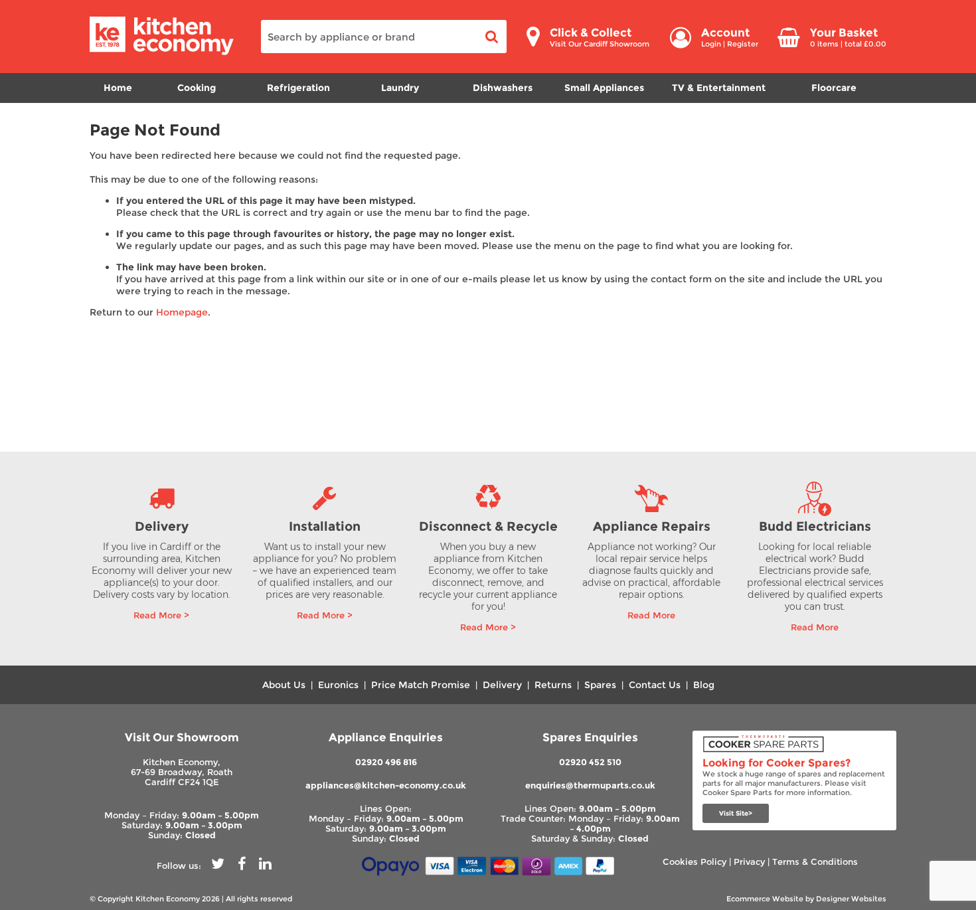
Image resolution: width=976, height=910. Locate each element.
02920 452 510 (590, 762)
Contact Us (655, 685)
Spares (600, 685)
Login (711, 43)
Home (118, 88)
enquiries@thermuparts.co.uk (590, 785)
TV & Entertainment (719, 88)
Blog (703, 685)
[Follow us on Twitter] (217, 866)
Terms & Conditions (815, 862)
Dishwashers (502, 88)
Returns (553, 685)
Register (742, 43)
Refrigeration (298, 88)
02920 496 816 (386, 762)
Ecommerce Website (764, 898)
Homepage (182, 312)
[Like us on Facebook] (242, 866)
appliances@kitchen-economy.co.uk (385, 785)
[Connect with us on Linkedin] (265, 866)
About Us (283, 685)
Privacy (749, 862)
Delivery (502, 685)
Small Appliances (604, 88)
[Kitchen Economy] (162, 52)
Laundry (400, 88)
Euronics (338, 685)
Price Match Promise (420, 685)
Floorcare (833, 88)
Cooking (196, 88)
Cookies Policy (694, 862)
